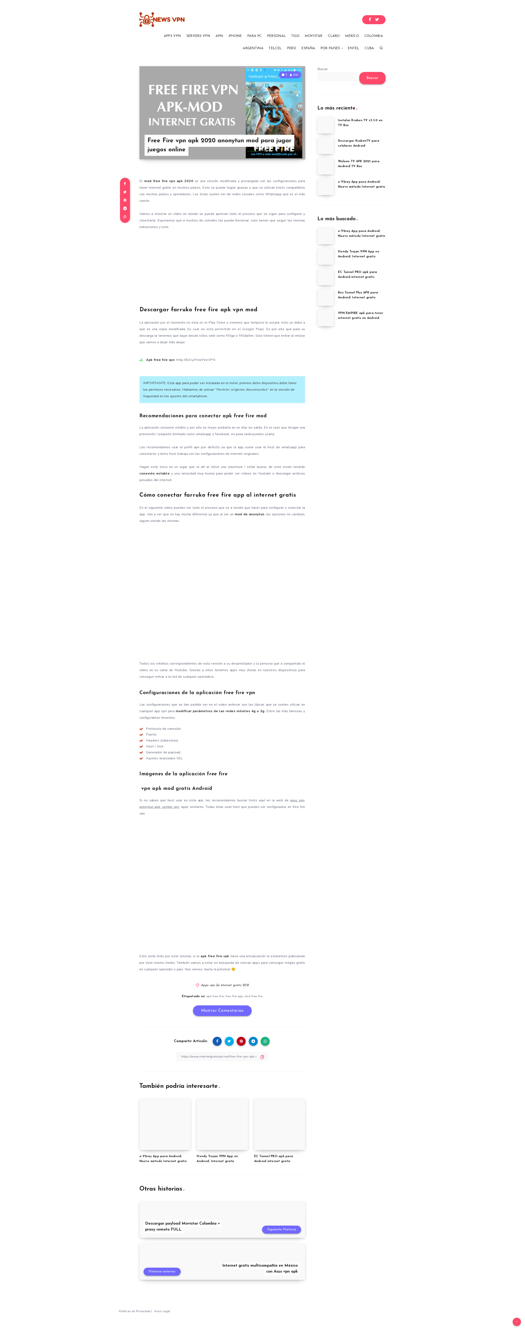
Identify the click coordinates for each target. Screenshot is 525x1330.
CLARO (334, 36)
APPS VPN (172, 36)
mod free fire (254, 996)
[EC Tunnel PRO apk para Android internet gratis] (325, 277)
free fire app (234, 996)
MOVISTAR (313, 36)
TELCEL (275, 48)
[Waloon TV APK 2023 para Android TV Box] (325, 166)
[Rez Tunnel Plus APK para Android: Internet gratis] (325, 297)
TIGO (295, 36)
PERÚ (291, 48)
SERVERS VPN (198, 36)
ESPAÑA (308, 48)
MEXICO (352, 36)
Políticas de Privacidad (135, 1311)
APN (219, 36)
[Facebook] (370, 19)
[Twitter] (377, 19)
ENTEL (353, 48)
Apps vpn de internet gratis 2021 (225, 985)
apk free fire (215, 996)
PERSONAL (276, 36)
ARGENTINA (253, 48)
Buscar (322, 69)
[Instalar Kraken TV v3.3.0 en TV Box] (325, 125)
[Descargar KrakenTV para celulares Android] (325, 146)
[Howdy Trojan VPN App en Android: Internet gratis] (325, 256)
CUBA (369, 48)
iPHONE (235, 36)
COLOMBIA (373, 36)
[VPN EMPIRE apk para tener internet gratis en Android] (325, 318)
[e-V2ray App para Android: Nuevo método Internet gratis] (325, 187)
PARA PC (254, 36)
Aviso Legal (162, 1311)
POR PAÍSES (330, 48)
